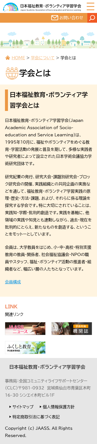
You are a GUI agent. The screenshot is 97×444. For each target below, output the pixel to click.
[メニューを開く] (90, 6)
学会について (43, 58)
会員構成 (13, 282)
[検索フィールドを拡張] (92, 18)
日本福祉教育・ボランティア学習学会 (47, 367)
